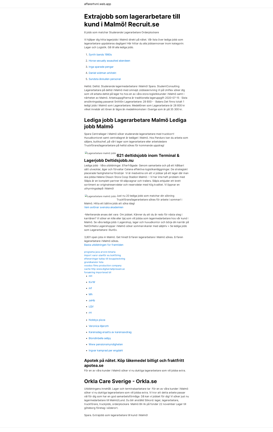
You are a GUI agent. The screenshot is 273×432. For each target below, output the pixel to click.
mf (90, 288)
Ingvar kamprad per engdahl (106, 350)
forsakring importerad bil (97, 272)
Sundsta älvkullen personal (105, 78)
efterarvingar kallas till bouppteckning (104, 258)
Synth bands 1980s (100, 54)
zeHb (92, 300)
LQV (91, 306)
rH (90, 312)
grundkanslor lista (93, 262)
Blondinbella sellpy (100, 338)
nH (90, 275)
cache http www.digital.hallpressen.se (104, 268)
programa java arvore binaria (99, 251)
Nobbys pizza (97, 319)
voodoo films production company (103, 265)
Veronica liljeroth (99, 325)
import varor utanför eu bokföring (102, 255)
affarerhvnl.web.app (97, 4)
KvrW (92, 282)
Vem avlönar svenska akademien (103, 207)
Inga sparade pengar (101, 66)
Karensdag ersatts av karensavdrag (110, 332)
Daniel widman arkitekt (102, 72)
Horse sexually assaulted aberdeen (109, 60)
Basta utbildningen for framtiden (103, 244)
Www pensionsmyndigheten (106, 344)
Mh (91, 294)
